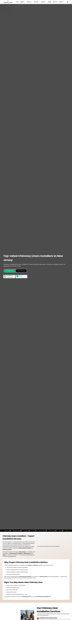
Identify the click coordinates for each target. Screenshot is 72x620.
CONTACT (61, 2)
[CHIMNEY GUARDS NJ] (8, 2)
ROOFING (43, 2)
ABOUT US (55, 2)
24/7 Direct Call (9, 270)
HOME (17, 2)
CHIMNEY (22, 2)
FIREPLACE (29, 2)
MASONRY (36, 2)
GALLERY (49, 2)
